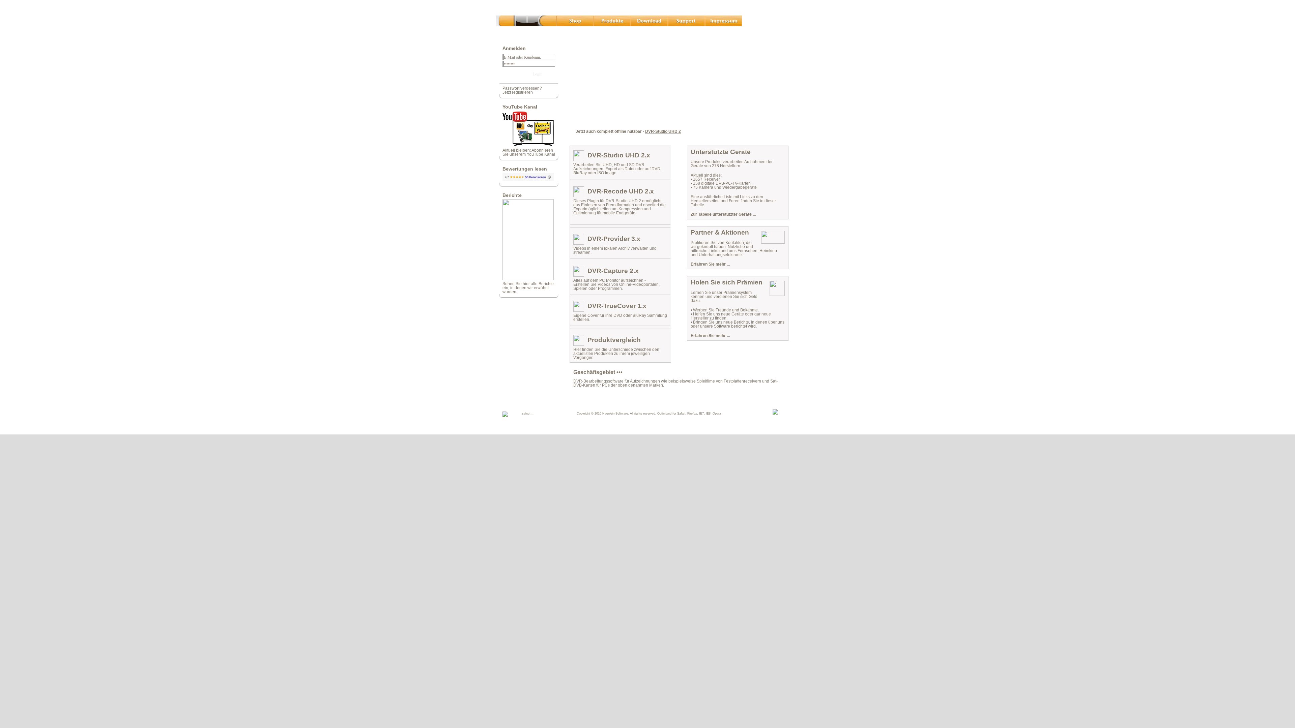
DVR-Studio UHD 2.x (618, 155)
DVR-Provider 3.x (613, 238)
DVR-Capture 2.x (613, 270)
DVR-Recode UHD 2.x (620, 191)
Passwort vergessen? (522, 88)
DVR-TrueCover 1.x (616, 305)
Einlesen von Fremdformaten (607, 205)
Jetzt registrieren (517, 92)
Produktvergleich (614, 339)
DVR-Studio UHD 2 (663, 131)
